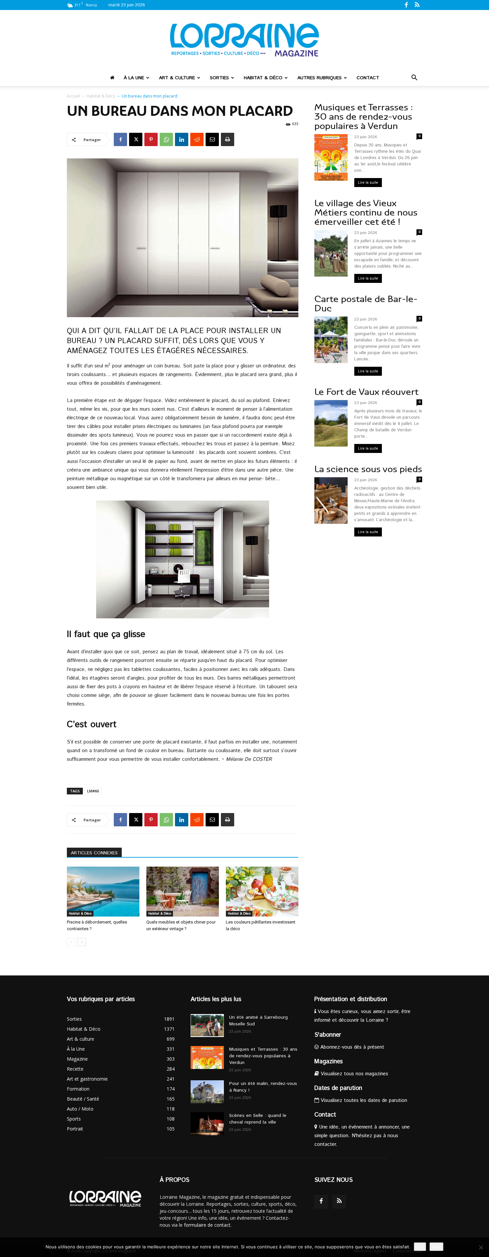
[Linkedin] (181, 139)
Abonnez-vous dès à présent (351, 1047)
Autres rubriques (319, 78)
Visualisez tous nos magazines (353, 1073)
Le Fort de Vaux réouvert (366, 392)
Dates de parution (338, 1088)
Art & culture (177, 78)
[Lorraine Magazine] (244, 40)
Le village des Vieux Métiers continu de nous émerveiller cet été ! (365, 212)
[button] (414, 78)
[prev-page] (71, 942)
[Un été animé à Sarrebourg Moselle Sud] (207, 1025)
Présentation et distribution (350, 999)
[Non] (480, 1247)
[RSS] (417, 4)
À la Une (134, 78)
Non (436, 1246)
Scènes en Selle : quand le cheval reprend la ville (257, 1119)
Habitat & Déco (263, 78)
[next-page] (82, 942)
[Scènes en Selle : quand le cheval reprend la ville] (207, 1123)
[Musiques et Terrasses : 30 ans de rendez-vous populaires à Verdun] (207, 1057)
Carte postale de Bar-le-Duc (365, 303)
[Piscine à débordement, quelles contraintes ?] (103, 892)
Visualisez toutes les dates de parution (363, 1100)
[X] (135, 139)
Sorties (219, 78)
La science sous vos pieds (368, 469)
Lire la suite (368, 182)
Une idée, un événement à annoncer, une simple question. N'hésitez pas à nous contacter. (362, 1136)
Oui (419, 1246)
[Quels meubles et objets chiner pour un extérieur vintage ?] (182, 892)
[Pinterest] (151, 139)
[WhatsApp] (166, 139)
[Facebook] (406, 4)
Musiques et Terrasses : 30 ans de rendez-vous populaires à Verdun (363, 117)
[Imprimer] (227, 139)
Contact (368, 78)
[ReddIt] (197, 139)
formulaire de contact (207, 1225)
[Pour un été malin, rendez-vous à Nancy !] (207, 1091)
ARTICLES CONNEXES (94, 853)
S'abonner (327, 1035)
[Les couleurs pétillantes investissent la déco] (262, 892)
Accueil (73, 96)
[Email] (212, 139)
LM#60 (93, 790)
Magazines (328, 1061)
